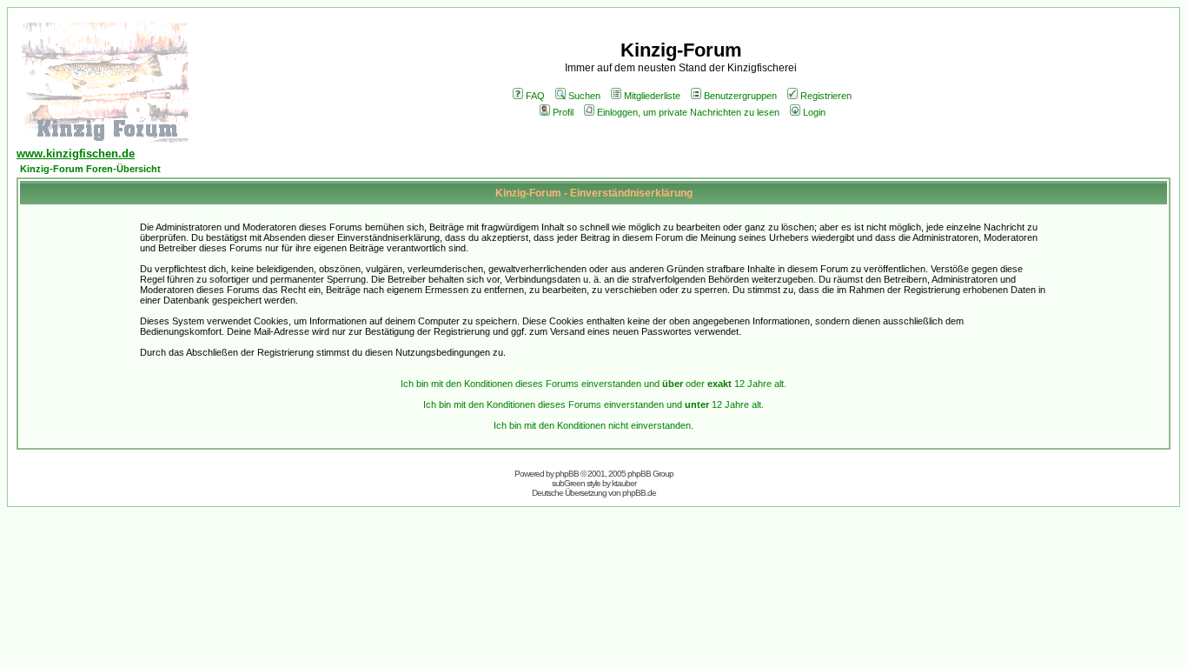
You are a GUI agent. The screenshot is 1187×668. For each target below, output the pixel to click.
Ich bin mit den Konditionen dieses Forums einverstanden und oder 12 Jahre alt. (593, 383)
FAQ (535, 95)
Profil (563, 112)
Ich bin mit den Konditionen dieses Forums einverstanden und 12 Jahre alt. (593, 404)
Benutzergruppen (740, 95)
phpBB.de (639, 493)
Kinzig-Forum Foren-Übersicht (90, 169)
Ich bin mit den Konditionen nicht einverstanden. (593, 425)
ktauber (624, 483)
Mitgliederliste (652, 95)
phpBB (567, 473)
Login (814, 112)
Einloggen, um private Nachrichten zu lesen (688, 112)
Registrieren (826, 95)
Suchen (584, 95)
